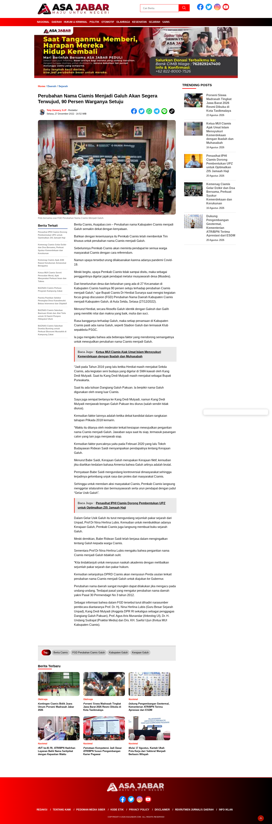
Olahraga (123, 22)
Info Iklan (226, 809)
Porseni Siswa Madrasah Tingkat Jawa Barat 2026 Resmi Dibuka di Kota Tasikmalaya (218, 103)
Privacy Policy (139, 809)
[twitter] (209, 9)
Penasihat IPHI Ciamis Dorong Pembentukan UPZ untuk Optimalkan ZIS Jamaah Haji (219, 163)
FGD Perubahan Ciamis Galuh (88, 652)
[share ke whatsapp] (150, 113)
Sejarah (154, 22)
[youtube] (226, 9)
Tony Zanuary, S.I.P (56, 110)
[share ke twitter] (142, 113)
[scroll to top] (261, 818)
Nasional (43, 22)
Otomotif (107, 22)
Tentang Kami (62, 809)
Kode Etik (117, 809)
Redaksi (42, 809)
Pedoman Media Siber (90, 809)
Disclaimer (162, 809)
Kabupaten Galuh (118, 652)
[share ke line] (165, 113)
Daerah (57, 22)
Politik (94, 22)
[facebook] (201, 9)
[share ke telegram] (157, 113)
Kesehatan (139, 22)
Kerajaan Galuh (140, 652)
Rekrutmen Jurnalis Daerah (194, 809)
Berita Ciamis (60, 652)
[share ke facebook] (135, 113)
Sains (166, 22)
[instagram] (218, 9)
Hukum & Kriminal (75, 22)
